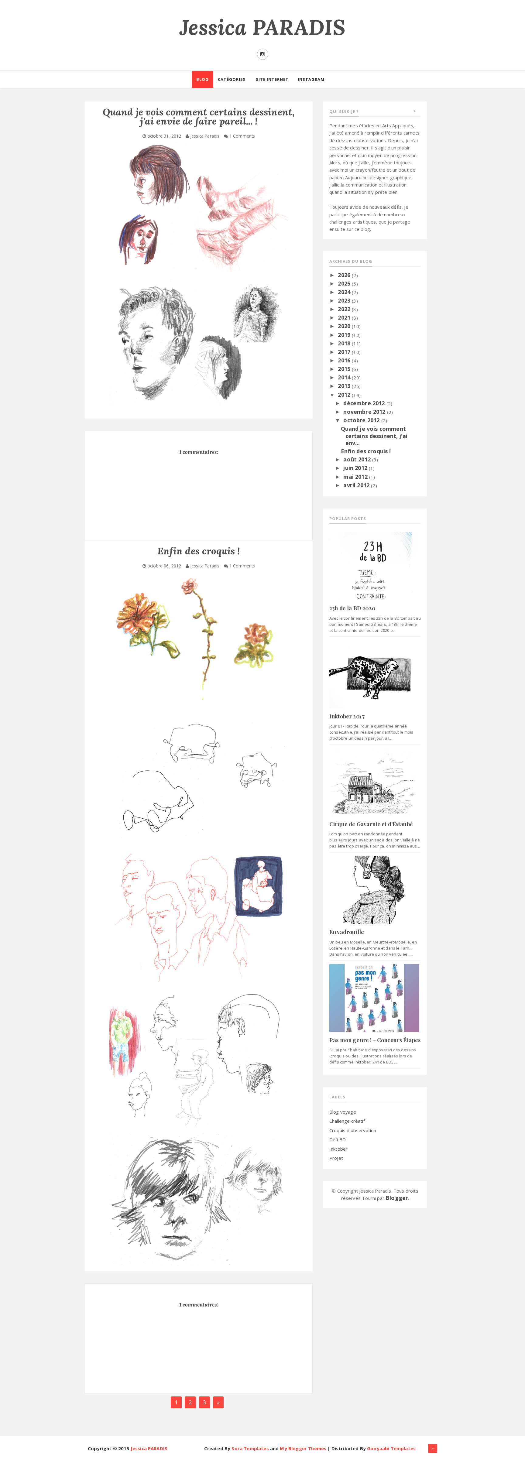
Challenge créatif (347, 1121)
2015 (345, 368)
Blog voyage (342, 1112)
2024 (345, 292)
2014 (345, 377)
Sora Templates (250, 1448)
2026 (345, 275)
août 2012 (357, 459)
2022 (345, 309)
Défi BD (337, 1139)
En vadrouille (346, 932)
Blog (202, 79)
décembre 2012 (364, 403)
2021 (345, 317)
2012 (345, 394)
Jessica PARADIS (262, 27)
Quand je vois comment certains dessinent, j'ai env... (374, 436)
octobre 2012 (362, 420)
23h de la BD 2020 (352, 608)
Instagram (311, 79)
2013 (345, 385)
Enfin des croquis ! (366, 451)
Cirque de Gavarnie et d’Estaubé (371, 824)
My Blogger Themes (303, 1448)
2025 (345, 283)
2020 (345, 326)
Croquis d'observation (352, 1130)
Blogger (397, 1197)
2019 (345, 334)
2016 (345, 360)
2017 (345, 351)
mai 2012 (356, 476)
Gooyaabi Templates (391, 1448)
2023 (345, 300)
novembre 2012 (365, 411)
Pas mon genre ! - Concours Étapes (374, 1040)
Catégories (231, 79)
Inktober (338, 1149)
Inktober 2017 (347, 716)
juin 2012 (356, 467)
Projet (336, 1158)
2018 (345, 343)
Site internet (272, 79)
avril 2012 (357, 485)
